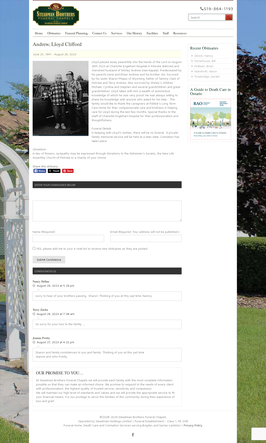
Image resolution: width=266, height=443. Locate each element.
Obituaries (54, 33)
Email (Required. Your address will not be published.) (144, 231)
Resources (180, 33)
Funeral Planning (76, 33)
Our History (134, 33)
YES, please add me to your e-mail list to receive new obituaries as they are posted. (91, 248)
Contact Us (99, 33)
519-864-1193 (218, 8)
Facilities (152, 33)
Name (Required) (44, 231)
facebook (133, 435)
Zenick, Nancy (203, 55)
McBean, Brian (203, 66)
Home (39, 33)
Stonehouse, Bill (205, 61)
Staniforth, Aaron (205, 71)
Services (116, 33)
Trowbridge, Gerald (206, 76)
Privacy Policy (193, 425)
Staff (166, 33)
